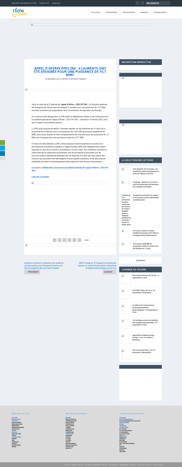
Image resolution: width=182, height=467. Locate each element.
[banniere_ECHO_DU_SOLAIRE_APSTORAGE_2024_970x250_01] (91, 38)
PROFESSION (15, 425)
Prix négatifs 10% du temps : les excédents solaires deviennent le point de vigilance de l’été (146, 171)
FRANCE (82, 79)
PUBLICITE (44, 3)
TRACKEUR (122, 451)
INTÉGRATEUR (70, 424)
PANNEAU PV (123, 437)
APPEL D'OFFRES (70, 79)
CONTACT (56, 3)
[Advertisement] (140, 384)
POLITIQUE (95, 12)
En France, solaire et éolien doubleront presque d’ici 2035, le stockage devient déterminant (146, 233)
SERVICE (121, 450)
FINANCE (68, 437)
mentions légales (157, 464)
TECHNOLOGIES (159, 12)
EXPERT (14, 430)
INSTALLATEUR (70, 425)
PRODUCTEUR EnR (71, 419)
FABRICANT (69, 430)
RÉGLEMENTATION (17, 424)
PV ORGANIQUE (123, 432)
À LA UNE (14, 417)
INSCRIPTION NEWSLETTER (24, 3)
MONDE (14, 446)
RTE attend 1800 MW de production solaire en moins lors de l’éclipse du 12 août (145, 246)
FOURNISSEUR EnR (71, 421)
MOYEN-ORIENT (16, 445)
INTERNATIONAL (16, 437)
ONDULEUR (122, 438)
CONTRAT (68, 440)
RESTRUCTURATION (71, 445)
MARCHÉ (144, 12)
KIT (120, 445)
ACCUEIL (67, 464)
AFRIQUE (14, 443)
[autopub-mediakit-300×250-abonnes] (140, 125)
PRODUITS (122, 435)
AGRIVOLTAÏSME (124, 422)
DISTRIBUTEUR (70, 429)
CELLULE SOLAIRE (124, 434)
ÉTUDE (14, 435)
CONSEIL (68, 427)
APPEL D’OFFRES (16, 422)
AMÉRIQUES (15, 442)
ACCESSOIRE (123, 442)
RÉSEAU (121, 424)
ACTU (58, 79)
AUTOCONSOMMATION (126, 419)
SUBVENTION (15, 429)
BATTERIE (122, 440)
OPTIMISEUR (123, 448)
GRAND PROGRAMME (18, 427)
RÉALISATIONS (129, 12)
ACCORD (68, 438)
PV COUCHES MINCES (125, 430)
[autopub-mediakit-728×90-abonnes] (70, 249)
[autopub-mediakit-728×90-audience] (70, 93)
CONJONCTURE (16, 434)
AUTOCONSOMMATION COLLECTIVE (129, 421)
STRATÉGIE (69, 435)
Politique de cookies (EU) (144, 464)
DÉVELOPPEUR (70, 422)
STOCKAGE (122, 417)
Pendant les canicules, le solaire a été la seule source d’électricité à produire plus (146, 197)
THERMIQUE (122, 425)
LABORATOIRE (70, 432)
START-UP (68, 448)
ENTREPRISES (111, 12)
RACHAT (68, 442)
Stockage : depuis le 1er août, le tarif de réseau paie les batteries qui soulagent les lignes (146, 184)
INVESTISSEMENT (71, 443)
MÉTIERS (68, 417)
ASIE (13, 440)
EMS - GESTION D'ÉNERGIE (127, 443)
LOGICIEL (122, 446)
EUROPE (14, 438)
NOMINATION (69, 446)
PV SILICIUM (123, 429)
